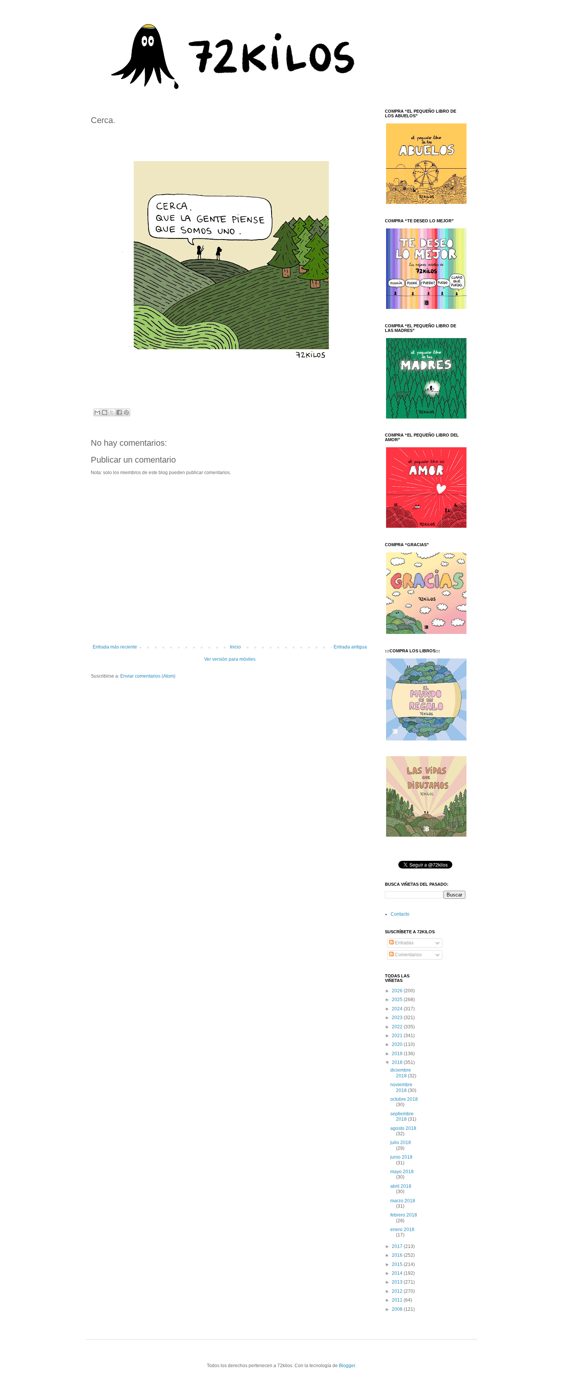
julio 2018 (400, 1142)
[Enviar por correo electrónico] (97, 412)
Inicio (235, 647)
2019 (398, 1053)
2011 (398, 1300)
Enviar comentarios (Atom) (147, 676)
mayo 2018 (402, 1171)
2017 (398, 1246)
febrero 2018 (403, 1215)
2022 (398, 1026)
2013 (398, 1282)
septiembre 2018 (402, 1116)
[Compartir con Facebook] (119, 412)
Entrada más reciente (115, 647)
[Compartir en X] (112, 412)
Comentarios (408, 954)
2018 (398, 1062)
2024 (398, 1008)
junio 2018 (401, 1157)
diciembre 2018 (400, 1072)
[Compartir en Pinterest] (126, 412)
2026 (398, 990)
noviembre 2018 (401, 1087)
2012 (398, 1291)
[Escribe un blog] (104, 412)
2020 (398, 1044)
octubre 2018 (404, 1099)
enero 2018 (402, 1229)
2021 (398, 1035)
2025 (398, 999)
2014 (398, 1273)
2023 (398, 1017)
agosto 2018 (403, 1128)
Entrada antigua (350, 647)
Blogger (347, 1365)
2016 (398, 1255)
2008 (398, 1309)
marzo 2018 (402, 1200)
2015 (398, 1264)
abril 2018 (400, 1186)
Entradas (404, 943)
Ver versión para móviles (229, 659)
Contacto (400, 914)
